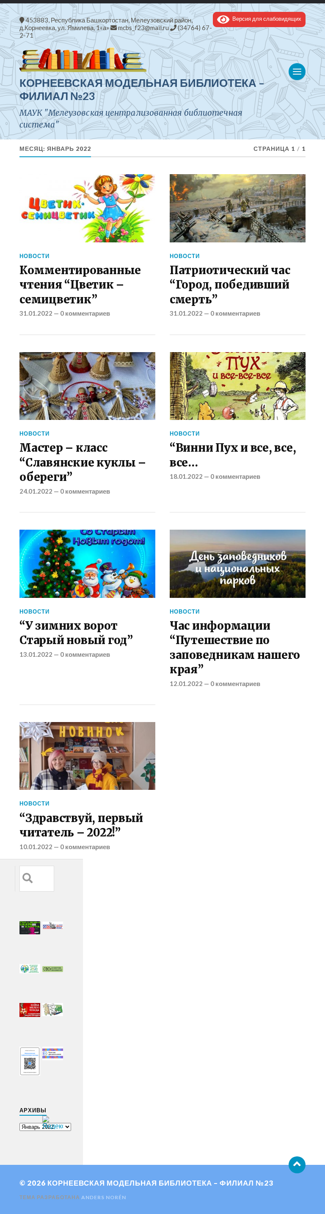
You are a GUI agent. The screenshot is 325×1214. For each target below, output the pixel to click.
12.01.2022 (186, 683)
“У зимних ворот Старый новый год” (76, 633)
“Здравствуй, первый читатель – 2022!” (81, 825)
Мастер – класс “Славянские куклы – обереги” (82, 462)
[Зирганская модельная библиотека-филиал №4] (162, 59)
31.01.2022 (35, 313)
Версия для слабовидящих (265, 18)
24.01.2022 (35, 491)
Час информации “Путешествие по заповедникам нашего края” (235, 647)
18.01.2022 (186, 476)
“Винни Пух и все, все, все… (233, 455)
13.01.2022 (35, 654)
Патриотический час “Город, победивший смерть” (230, 285)
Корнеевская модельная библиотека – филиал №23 (160, 1182)
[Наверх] (297, 1164)
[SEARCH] (27, 879)
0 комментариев (85, 313)
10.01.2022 (35, 846)
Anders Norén (103, 1197)
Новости (34, 256)
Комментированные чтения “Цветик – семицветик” (80, 285)
